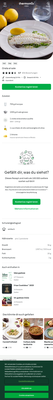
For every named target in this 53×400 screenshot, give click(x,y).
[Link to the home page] (26, 4)
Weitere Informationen (26, 208)
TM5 (15, 63)
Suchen (48, 6)
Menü (5, 6)
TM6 (9, 63)
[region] (26, 380)
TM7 (4, 63)
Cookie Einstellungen (26, 381)
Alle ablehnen (26, 388)
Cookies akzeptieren (26, 395)
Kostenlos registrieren (26, 86)
